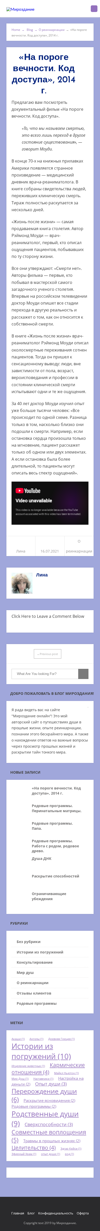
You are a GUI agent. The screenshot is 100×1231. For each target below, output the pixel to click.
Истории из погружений (40, 952)
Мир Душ (20, 1079)
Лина (20, 551)
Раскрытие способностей (55, 876)
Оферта (83, 1213)
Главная (17, 1213)
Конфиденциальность (55, 1213)
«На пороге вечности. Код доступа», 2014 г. (56, 791)
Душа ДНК (41, 858)
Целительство (34, 1147)
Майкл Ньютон (66, 1073)
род (69, 1154)
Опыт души (51, 1084)
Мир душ (25, 972)
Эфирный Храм (24, 1154)
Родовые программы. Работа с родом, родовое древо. (55, 845)
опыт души (50, 1154)
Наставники (43, 1079)
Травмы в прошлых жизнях (51, 1140)
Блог (31, 1213)
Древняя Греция (61, 1039)
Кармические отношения (48, 1068)
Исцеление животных (28, 1066)
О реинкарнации (52, 30)
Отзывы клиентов (34, 993)
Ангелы (36, 1039)
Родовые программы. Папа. (52, 826)
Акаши (18, 1039)
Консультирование (35, 962)
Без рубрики (29, 941)
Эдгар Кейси (71, 1148)
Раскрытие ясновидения (49, 1100)
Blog (31, 30)
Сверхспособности (49, 1124)
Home (18, 30)
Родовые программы (37, 1003)
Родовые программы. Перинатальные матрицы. (57, 808)
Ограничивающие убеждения (49, 896)
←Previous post (47, 654)
